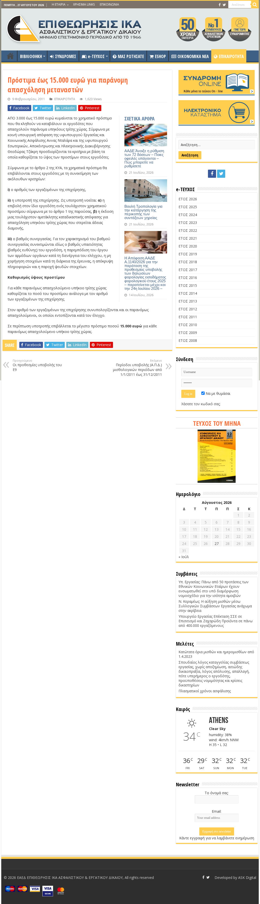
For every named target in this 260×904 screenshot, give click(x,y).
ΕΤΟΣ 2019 (187, 254)
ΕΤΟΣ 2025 (187, 206)
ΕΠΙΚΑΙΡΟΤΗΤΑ (231, 56)
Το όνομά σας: (217, 792)
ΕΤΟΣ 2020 (187, 246)
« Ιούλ (183, 556)
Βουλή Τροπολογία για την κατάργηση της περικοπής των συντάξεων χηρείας (143, 212)
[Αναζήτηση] (255, 4)
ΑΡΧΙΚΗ (10, 55)
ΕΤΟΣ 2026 (187, 199)
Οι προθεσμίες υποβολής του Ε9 (37, 365)
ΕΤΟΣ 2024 (187, 214)
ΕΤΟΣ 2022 (187, 230)
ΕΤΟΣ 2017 (187, 269)
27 (217, 543)
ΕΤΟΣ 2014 (187, 293)
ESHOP (160, 56)
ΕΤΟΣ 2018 (187, 261)
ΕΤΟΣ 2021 (187, 238)
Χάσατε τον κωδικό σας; (200, 403)
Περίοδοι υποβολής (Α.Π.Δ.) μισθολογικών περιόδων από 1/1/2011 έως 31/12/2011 (137, 368)
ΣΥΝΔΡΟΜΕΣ (65, 56)
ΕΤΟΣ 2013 (187, 301)
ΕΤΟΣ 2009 (187, 332)
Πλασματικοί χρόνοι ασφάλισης (204, 690)
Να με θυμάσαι (217, 393)
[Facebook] (219, 5)
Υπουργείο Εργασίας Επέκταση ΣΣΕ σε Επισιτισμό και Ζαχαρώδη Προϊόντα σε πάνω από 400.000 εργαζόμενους (215, 621)
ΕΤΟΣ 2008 (187, 340)
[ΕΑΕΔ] (74, 28)
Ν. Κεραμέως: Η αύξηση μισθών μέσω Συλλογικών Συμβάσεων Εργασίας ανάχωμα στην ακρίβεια (215, 606)
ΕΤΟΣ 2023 (187, 222)
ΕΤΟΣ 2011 (187, 316)
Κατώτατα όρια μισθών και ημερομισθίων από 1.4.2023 (216, 654)
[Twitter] (224, 5)
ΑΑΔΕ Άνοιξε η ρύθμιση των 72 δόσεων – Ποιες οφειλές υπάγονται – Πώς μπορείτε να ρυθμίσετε (144, 158)
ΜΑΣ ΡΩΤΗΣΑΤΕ (131, 56)
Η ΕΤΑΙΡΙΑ (59, 4)
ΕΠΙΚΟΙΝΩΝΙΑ (109, 4)
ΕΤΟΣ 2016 (187, 277)
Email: (216, 811)
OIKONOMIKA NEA (193, 56)
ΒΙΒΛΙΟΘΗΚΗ (31, 56)
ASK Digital (247, 877)
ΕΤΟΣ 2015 (187, 285)
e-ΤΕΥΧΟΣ (96, 56)
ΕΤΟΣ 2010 (187, 324)
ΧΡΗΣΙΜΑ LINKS (84, 4)
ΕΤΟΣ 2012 (187, 309)
